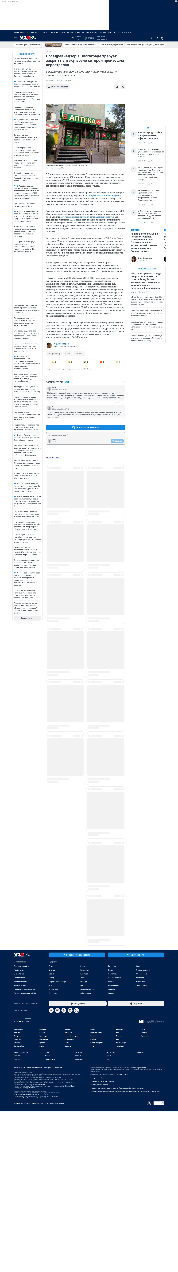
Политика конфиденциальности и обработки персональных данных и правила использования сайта (125, 778)
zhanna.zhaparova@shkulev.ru (24, 781)
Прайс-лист (19, 657)
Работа (111, 669)
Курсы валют (92, 32)
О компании (19, 661)
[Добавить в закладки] (116, 86)
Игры (116, 32)
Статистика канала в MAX (25, 680)
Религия (111, 676)
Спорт (138, 653)
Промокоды (126, 32)
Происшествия (114, 665)
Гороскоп (79, 32)
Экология (139, 665)
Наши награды (20, 665)
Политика (112, 661)
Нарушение (79, 354)
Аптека (67, 354)
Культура (84, 661)
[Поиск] (151, 38)
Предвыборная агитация (24, 676)
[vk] (57, 697)
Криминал (84, 657)
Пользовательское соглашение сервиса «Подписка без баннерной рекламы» (117, 775)
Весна (51, 661)
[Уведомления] (157, 38)
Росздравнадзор (54, 354)
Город (51, 665)
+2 (115, 422)
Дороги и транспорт (57, 669)
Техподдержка (20, 672)
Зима (82, 653)
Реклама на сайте (21, 653)
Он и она (112, 653)
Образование (86, 680)
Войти (54, 442)
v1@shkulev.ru (40, 771)
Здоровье (53, 680)
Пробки (103, 32)
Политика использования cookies (102, 768)
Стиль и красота (142, 657)
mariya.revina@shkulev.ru (22, 785)
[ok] (63, 697)
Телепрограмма (58, 32)
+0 (115, 402)
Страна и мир (141, 661)
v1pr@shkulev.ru (122, 761)
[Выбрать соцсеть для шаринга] (122, 86)
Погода (46, 32)
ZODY (110, 32)
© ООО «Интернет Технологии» (52, 790)
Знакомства (35, 32)
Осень (110, 657)
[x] (76, 697)
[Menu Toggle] (15, 38)
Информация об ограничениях (101, 765)
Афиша (70, 32)
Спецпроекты (141, 672)
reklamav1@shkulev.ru (138, 755)
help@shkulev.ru (29, 775)
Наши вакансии (20, 669)
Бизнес (52, 657)
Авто (51, 653)
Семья (111, 680)
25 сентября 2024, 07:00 (54, 80)
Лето (82, 665)
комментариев (59, 87)
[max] (70, 697)
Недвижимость (21, 32)
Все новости (27, 54)
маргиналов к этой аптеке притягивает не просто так (87, 217)
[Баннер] (53, 45)
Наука (82, 672)
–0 (122, 402)
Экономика (140, 669)
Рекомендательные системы (100, 772)
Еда (50, 672)
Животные (53, 676)
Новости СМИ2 (53, 457)
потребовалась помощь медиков (105, 195)
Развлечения (113, 672)
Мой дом (84, 669)
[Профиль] (163, 38)
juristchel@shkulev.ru (69, 773)
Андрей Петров (61, 344)
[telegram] (51, 697)
